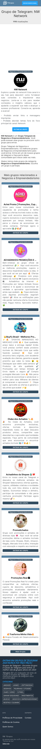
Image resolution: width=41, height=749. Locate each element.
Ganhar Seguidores (11, 696)
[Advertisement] (20, 47)
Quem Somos (8, 727)
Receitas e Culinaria (11, 703)
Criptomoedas (26, 685)
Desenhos (7, 689)
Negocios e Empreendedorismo (24, 699)
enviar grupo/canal (30, 3)
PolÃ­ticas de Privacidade (12, 718)
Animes (16, 685)
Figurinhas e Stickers (22, 689)
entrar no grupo (20, 129)
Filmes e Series (9, 692)
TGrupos (10, 3)
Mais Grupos (20, 652)
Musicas (6, 699)
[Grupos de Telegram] (5, 3)
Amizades (7, 685)
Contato (28, 718)
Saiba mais (6, 743)
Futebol (20, 692)
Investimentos (27, 696)
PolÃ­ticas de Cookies (11, 722)
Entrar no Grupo (20, 233)
